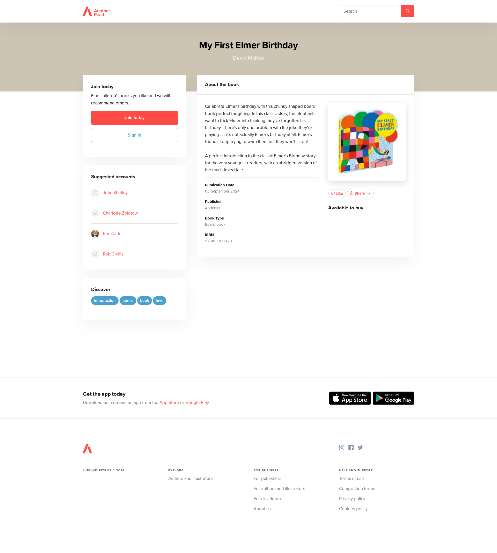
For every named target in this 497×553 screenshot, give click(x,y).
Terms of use (351, 478)
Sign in (134, 135)
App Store (169, 402)
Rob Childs (113, 254)
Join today (134, 117)
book (144, 300)
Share (360, 193)
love (159, 300)
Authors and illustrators (190, 478)
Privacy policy (352, 498)
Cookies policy (353, 509)
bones (127, 300)
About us (262, 509)
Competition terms (357, 488)
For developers (268, 498)
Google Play (197, 402)
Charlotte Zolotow (120, 213)
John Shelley (115, 192)
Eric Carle (112, 233)
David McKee (248, 58)
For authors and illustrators (279, 488)
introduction (105, 300)
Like (339, 193)
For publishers (267, 478)
